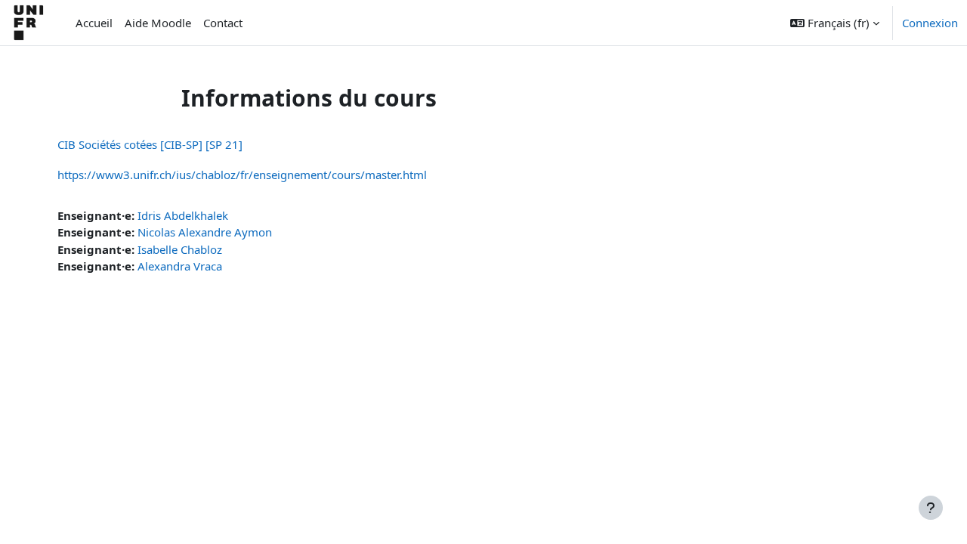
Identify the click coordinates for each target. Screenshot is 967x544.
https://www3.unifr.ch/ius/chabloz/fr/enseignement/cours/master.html (242, 174)
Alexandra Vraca (179, 266)
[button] (834, 22)
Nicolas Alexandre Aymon (204, 232)
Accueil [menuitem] (94, 22)
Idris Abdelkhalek (182, 215)
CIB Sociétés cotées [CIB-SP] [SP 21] (150, 144)
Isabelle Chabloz (179, 249)
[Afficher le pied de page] (931, 508)
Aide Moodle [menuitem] (158, 22)
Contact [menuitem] (223, 22)
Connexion (930, 22)
